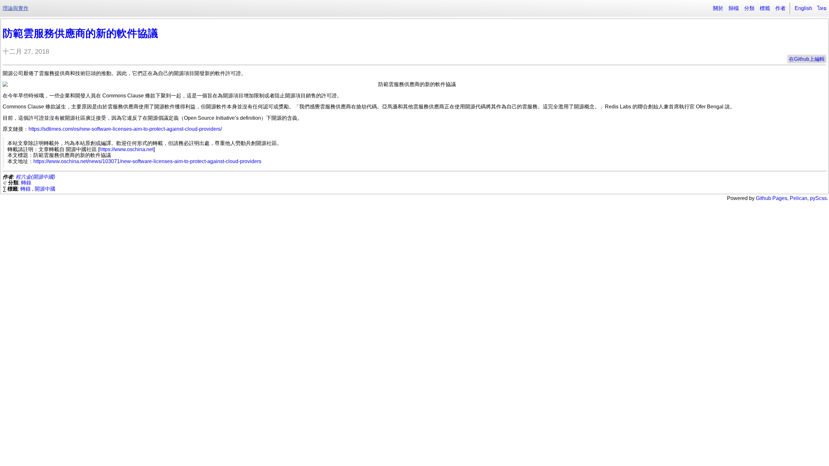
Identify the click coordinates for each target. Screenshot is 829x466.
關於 (718, 8)
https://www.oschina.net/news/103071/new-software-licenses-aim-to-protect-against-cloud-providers (147, 161)
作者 (780, 8)
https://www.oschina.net (126, 149)
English (803, 8)
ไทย (821, 8)
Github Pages (771, 198)
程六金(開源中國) (35, 177)
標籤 (765, 8)
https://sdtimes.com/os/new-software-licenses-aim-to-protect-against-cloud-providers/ (125, 129)
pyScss (818, 198)
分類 (749, 8)
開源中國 (45, 189)
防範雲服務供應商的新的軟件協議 (80, 33)
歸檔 (734, 8)
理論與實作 (15, 8)
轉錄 (26, 182)
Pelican (798, 198)
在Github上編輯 (807, 59)
